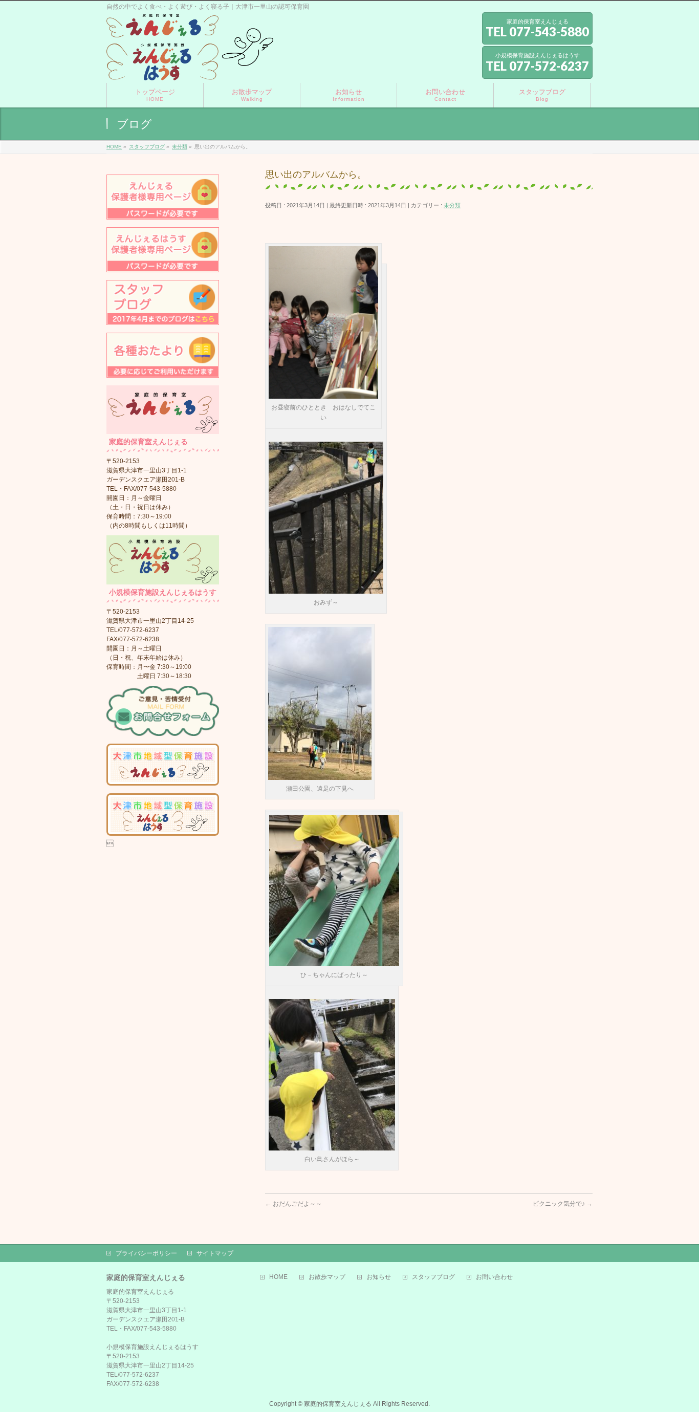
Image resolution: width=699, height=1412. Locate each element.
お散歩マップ (327, 1277)
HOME (278, 1277)
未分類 (452, 205)
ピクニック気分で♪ (563, 1203)
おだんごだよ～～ (293, 1203)
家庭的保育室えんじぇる (338, 1403)
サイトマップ (214, 1253)
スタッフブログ (433, 1277)
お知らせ (378, 1277)
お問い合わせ (494, 1277)
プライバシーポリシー (146, 1253)
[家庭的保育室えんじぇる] (189, 69)
